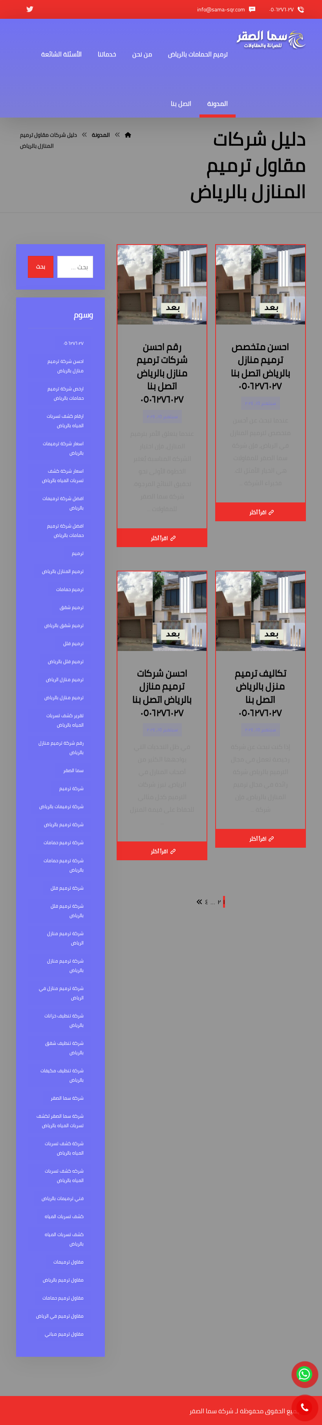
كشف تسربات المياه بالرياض (64, 1239)
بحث (40, 267)
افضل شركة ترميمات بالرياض (63, 503)
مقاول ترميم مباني (64, 1333)
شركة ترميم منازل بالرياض (65, 965)
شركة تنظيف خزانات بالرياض (64, 1020)
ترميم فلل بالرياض (66, 661)
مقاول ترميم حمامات (63, 1297)
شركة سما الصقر (67, 1097)
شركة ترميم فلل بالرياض (67, 910)
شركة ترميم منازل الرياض (65, 938)
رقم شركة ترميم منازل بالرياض (61, 747)
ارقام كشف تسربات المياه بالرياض (65, 421)
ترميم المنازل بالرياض (63, 571)
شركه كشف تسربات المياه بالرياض (64, 1175)
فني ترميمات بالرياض (63, 1198)
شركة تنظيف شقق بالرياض (64, 1048)
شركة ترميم (71, 788)
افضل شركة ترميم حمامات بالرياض (65, 530)
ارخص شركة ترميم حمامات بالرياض (66, 393)
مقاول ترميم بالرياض (63, 1279)
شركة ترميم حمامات (64, 842)
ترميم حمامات (70, 589)
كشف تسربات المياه (64, 1216)
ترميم (78, 553)
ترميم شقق (72, 607)
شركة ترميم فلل (67, 887)
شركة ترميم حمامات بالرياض (64, 865)
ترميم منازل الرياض (65, 679)
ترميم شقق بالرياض (64, 625)
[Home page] (128, 135)
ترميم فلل (73, 643)
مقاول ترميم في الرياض (60, 1315)
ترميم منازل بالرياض (64, 697)
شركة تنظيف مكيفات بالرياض (62, 1075)
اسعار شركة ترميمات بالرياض (63, 448)
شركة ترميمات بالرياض (61, 806)
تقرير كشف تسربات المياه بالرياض (65, 720)
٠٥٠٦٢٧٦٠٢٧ (73, 343)
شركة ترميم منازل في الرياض (61, 993)
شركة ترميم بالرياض (64, 824)
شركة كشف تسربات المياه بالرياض (64, 1148)
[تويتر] (29, 9)
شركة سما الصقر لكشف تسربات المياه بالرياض (60, 1120)
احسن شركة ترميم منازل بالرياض (66, 366)
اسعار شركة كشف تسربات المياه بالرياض (63, 475)
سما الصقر (73, 770)
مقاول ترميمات (68, 1261)
